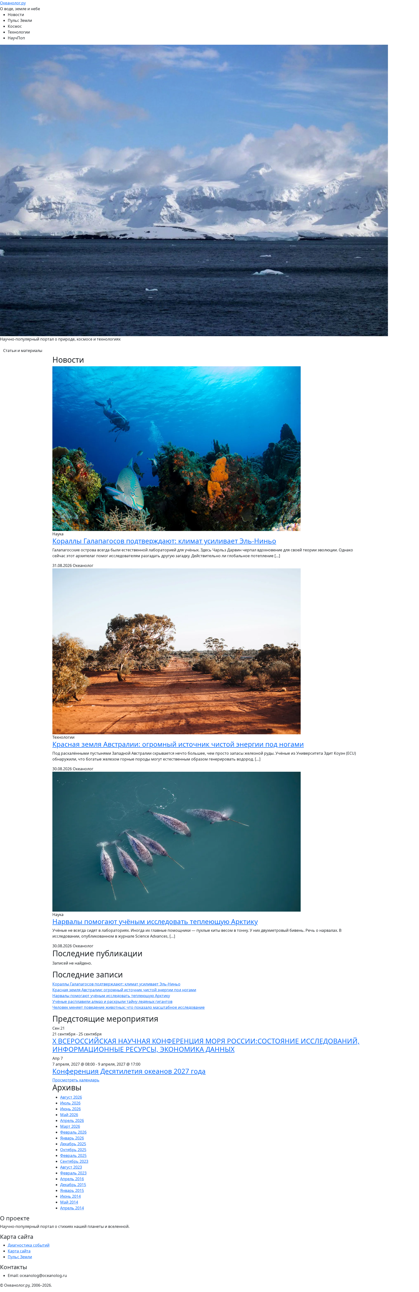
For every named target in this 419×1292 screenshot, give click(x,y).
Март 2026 (70, 1126)
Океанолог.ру (13, 3)
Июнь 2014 (70, 1196)
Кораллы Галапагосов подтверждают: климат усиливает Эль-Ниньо (164, 540)
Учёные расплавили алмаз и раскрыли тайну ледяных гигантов (112, 1001)
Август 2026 (71, 1097)
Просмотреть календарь (75, 1080)
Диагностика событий (28, 1245)
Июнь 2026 (70, 1109)
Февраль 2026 (73, 1132)
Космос (15, 26)
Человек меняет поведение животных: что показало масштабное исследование (128, 1007)
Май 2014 (69, 1202)
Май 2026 (69, 1114)
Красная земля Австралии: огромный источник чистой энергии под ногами (178, 744)
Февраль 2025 (73, 1155)
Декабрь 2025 (73, 1144)
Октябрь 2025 (73, 1149)
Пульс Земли (20, 20)
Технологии (19, 32)
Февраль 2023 (73, 1173)
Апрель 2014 (72, 1208)
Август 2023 (71, 1167)
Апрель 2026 (72, 1120)
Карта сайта (19, 1251)
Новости (16, 14)
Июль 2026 (70, 1103)
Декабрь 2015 (73, 1184)
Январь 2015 (72, 1190)
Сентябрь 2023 (74, 1161)
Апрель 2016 (72, 1178)
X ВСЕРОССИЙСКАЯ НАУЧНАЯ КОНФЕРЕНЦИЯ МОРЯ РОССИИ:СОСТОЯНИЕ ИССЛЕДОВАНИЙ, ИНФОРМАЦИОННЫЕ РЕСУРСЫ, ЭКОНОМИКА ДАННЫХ (206, 1045)
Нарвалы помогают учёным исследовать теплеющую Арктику (155, 921)
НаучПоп (16, 38)
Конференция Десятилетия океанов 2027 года (129, 1071)
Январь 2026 (72, 1138)
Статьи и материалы (22, 350)
